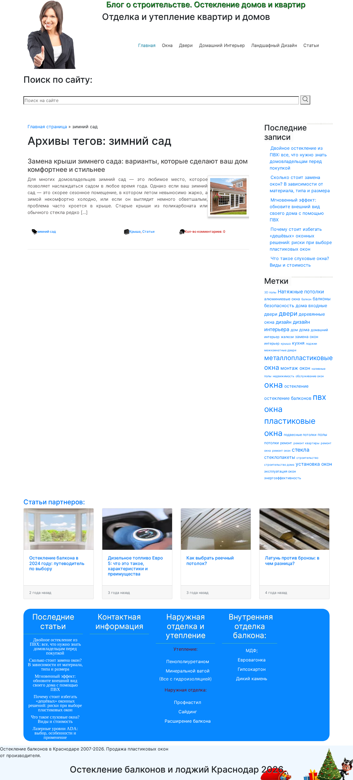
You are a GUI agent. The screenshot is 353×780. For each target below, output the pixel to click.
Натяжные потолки (301, 291)
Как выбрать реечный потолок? (210, 560)
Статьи (311, 45)
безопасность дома (285, 305)
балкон (306, 299)
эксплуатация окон (280, 471)
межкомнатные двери (280, 350)
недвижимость (283, 376)
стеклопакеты (279, 457)
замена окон (306, 336)
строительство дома (279, 465)
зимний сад (46, 231)
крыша (286, 343)
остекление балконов (287, 398)
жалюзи (287, 337)
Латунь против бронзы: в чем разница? (292, 560)
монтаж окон (295, 368)
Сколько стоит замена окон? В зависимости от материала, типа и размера (300, 184)
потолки (271, 443)
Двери (186, 45)
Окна (167, 45)
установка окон (314, 464)
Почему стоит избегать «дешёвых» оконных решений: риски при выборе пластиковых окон (301, 239)
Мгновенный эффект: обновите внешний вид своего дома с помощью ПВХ (297, 210)
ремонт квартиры (306, 443)
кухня (298, 343)
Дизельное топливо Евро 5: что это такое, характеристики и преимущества (135, 566)
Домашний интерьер (222, 45)
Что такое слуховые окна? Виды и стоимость (299, 262)
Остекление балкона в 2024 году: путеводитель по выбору (56, 563)
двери (288, 313)
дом (294, 330)
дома (304, 329)
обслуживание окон (310, 376)
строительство (307, 458)
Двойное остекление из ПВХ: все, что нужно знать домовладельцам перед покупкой (298, 158)
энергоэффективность (282, 478)
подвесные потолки (300, 435)
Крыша (135, 231)
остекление (296, 386)
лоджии (311, 343)
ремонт (286, 443)
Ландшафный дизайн (274, 45)
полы (322, 434)
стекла (300, 449)
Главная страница (47, 126)
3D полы (270, 292)
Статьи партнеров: (54, 502)
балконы (321, 298)
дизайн (284, 322)
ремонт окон (281, 450)
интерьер (271, 343)
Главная (147, 45)
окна (273, 385)
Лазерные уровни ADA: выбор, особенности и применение (55, 733)
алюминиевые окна (282, 299)
